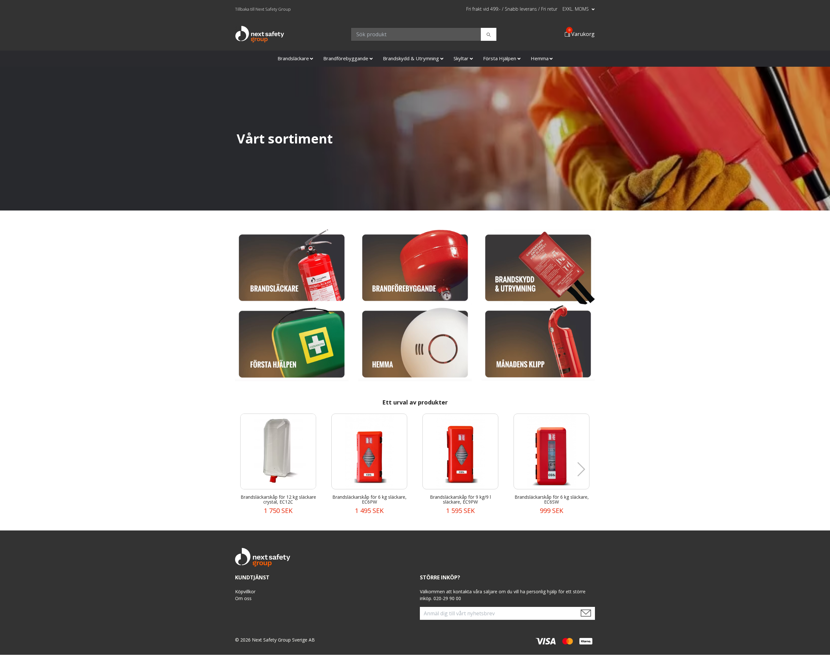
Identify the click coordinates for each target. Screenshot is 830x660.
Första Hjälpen (499, 58)
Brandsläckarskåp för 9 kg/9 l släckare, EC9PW (460, 499)
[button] (580, 469)
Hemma (540, 58)
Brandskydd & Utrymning (411, 58)
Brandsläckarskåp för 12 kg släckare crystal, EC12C (278, 499)
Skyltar (461, 58)
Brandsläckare (293, 58)
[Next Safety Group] (259, 34)
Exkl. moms (576, 9)
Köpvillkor (245, 591)
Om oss (243, 598)
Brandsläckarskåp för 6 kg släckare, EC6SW (552, 499)
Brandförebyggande (345, 58)
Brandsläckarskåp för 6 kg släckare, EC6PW (369, 499)
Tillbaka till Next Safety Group (263, 9)
